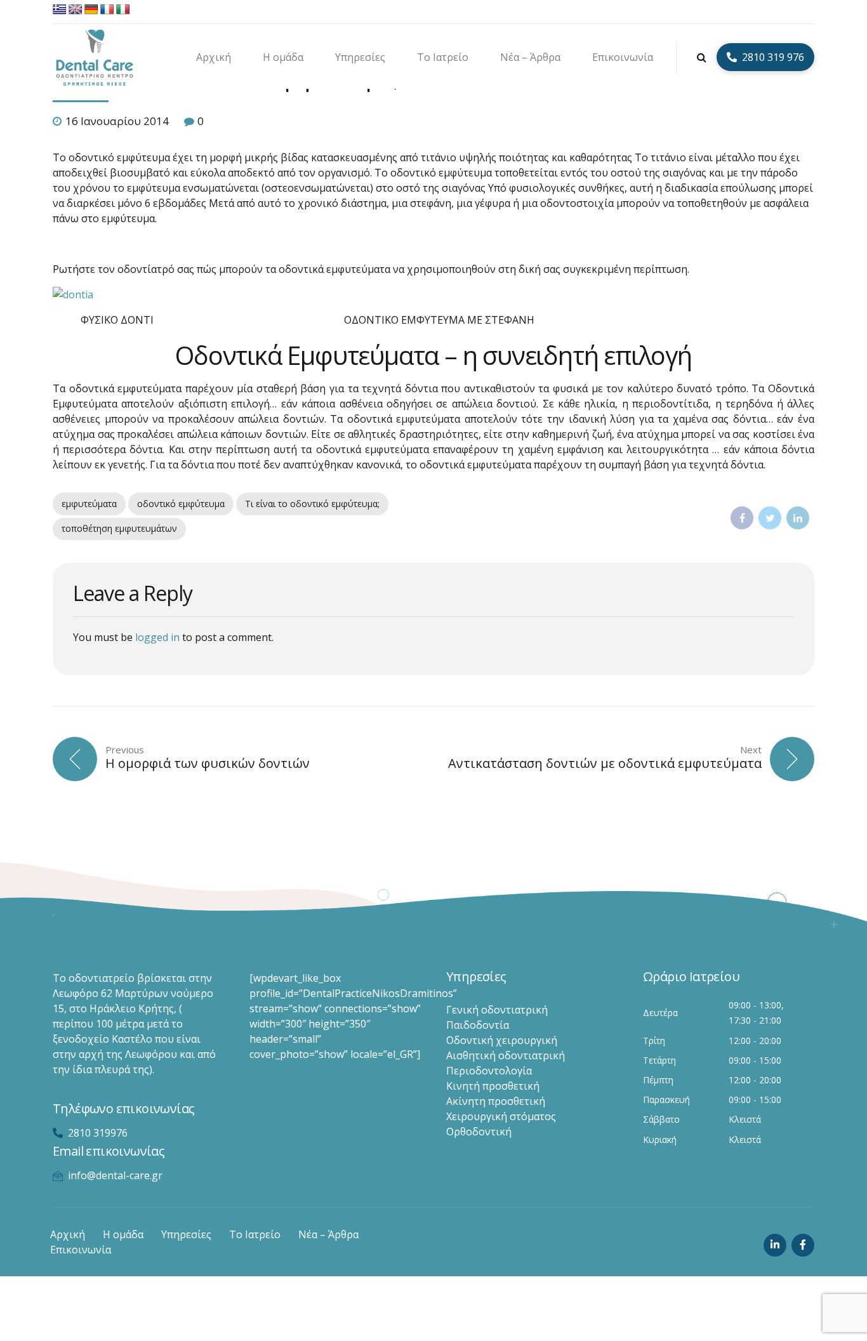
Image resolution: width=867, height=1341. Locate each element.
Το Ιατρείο (442, 57)
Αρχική (213, 57)
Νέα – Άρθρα (530, 57)
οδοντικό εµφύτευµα (181, 504)
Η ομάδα (283, 57)
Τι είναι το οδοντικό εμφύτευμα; (312, 504)
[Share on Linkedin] (797, 517)
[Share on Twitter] (769, 517)
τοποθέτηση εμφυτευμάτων (119, 528)
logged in (157, 637)
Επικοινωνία (622, 57)
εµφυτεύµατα (89, 504)
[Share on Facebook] (742, 517)
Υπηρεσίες (360, 57)
